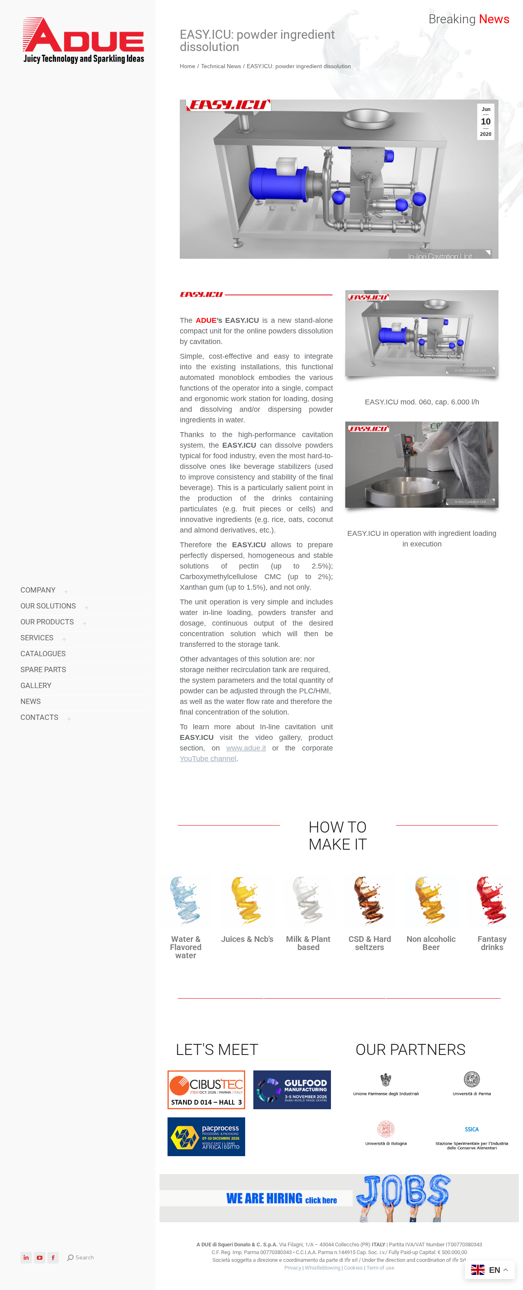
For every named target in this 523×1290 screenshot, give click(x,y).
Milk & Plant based (308, 943)
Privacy (292, 1268)
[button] (401, 7)
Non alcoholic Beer (431, 943)
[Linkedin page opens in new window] (26, 1257)
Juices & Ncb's (247, 939)
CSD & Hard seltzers (370, 943)
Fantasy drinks (492, 943)
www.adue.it (246, 748)
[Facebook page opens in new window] (53, 1257)
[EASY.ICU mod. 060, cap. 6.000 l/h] (421, 333)
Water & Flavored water (185, 947)
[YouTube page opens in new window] (39, 1257)
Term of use (380, 1268)
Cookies (353, 1268)
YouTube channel (208, 759)
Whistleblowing (322, 1268)
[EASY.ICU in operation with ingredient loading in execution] (421, 465)
